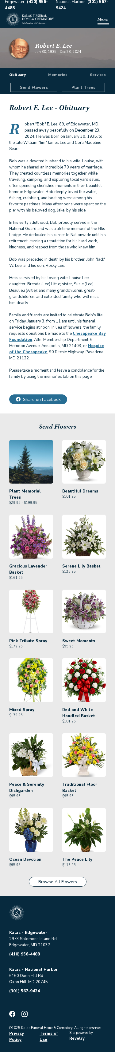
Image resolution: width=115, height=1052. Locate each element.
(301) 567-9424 (24, 991)
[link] (31, 472)
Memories (57, 74)
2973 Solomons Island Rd (33, 939)
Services (98, 74)
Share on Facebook (42, 399)
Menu (103, 19)
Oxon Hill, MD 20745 (28, 982)
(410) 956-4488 (24, 954)
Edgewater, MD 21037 (29, 945)
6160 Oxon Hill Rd (26, 976)
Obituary (17, 74)
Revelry (77, 1038)
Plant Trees (83, 87)
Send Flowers (34, 87)
